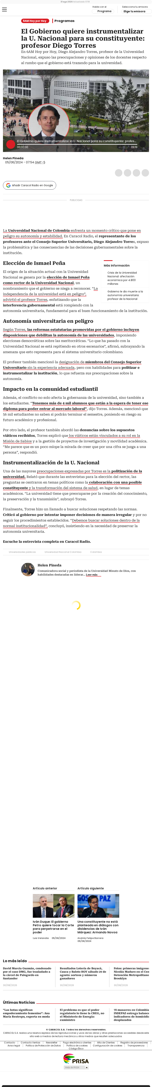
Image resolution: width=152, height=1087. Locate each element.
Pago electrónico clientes (77, 1042)
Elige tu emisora (134, 11)
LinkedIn (136, 173)
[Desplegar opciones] (142, 144)
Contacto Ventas (30, 1042)
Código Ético (76, 1048)
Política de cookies (77, 1045)
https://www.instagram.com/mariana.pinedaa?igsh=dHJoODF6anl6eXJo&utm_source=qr (30, 158)
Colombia (96, 552)
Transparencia (136, 1045)
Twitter (127, 173)
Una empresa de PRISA (76, 1058)
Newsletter (51, 1042)
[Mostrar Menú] (4, 9)
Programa (104, 11)
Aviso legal (14, 1045)
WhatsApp (145, 173)
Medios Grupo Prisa (76, 1067)
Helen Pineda (13, 158)
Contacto (9, 1042)
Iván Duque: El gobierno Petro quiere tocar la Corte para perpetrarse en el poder (53, 927)
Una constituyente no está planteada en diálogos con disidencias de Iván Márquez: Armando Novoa (97, 927)
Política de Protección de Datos (43, 1045)
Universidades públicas (22, 552)
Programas (64, 21)
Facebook (118, 173)
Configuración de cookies (107, 1045)
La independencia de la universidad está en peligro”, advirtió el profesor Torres (50, 294)
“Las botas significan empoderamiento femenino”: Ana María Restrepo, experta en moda (26, 1013)
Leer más (92, 574)
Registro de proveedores (134, 1042)
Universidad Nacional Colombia (63, 552)
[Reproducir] (10, 144)
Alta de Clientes (106, 1042)
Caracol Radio (18, 9)
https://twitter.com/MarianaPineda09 (26, 158)
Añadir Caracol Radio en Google (32, 185)
